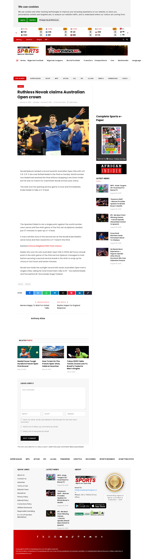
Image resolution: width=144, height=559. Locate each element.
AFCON (65, 78)
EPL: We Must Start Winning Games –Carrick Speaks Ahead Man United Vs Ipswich (118, 219)
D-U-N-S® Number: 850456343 (24, 516)
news (21, 284)
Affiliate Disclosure (24, 507)
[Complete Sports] (28, 51)
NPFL (56, 78)
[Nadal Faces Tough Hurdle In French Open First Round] (28, 352)
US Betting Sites (126, 459)
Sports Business (107, 459)
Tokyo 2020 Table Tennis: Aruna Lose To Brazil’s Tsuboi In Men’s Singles (77, 365)
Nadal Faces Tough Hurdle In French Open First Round (27, 363)
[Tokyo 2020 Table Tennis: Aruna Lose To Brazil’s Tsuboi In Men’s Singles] (78, 352)
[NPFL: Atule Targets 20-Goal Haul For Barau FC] (102, 188)
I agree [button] (22, 20)
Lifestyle (78, 459)
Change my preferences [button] (49, 20)
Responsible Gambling (26, 511)
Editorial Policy (22, 500)
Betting (18, 39)
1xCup (47, 78)
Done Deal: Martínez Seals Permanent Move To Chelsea (117, 236)
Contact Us (21, 479)
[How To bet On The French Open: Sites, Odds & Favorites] (53, 352)
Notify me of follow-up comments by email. (40, 427)
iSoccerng (91, 459)
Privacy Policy (22, 497)
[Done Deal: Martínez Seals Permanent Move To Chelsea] (102, 236)
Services (29, 39)
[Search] (127, 39)
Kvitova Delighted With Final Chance (45, 246)
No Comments (61, 102)
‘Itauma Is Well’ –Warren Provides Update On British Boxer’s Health (117, 202)
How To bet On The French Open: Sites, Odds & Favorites (51, 363)
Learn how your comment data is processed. (66, 447)
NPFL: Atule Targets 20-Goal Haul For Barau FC (118, 187)
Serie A (101, 78)
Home (23, 60)
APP (46, 39)
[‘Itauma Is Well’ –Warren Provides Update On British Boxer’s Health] (102, 202)
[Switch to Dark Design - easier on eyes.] (123, 39)
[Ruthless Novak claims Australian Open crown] (53, 155)
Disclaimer (21, 493)
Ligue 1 (125, 78)
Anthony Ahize (38, 318)
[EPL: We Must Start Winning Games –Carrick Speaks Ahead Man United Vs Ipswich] (102, 218)
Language (136, 60)
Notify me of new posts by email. (36, 431)
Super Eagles (35, 78)
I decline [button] (32, 20)
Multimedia (123, 60)
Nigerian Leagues (55, 60)
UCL (74, 78)
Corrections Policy (24, 504)
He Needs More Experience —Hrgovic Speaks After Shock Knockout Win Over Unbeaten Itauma (118, 255)
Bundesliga (113, 78)
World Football (73, 60)
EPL (82, 78)
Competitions (100, 60)
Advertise (21, 482)
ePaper (39, 39)
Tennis (20, 86)
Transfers (88, 60)
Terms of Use (22, 486)
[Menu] (17, 60)
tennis (28, 284)
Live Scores (20, 78)
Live (112, 60)
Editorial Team (23, 489)
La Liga (90, 78)
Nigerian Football (35, 60)
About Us (20, 475)
